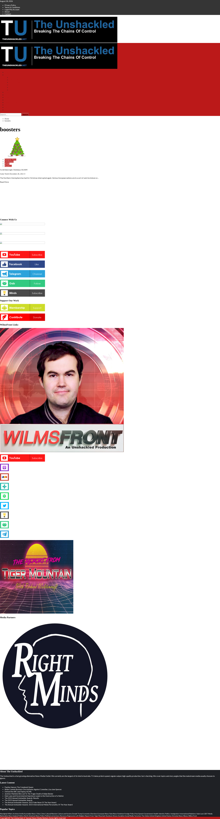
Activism (16, 814)
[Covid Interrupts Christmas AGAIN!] (17, 156)
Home (7, 72)
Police (42, 816)
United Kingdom (155, 816)
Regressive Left (72, 816)
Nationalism (4, 816)
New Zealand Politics (16, 816)
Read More (4, 182)
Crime (43, 814)
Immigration (174, 814)
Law (201, 814)
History (7, 107)
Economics (86, 814)
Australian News (30, 814)
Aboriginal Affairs (6, 814)
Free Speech (139, 814)
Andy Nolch (5, 174)
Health (7, 164)
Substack (8, 92)
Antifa (21, 814)
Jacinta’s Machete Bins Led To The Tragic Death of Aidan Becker (29, 794)
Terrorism (137, 816)
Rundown (8, 166)
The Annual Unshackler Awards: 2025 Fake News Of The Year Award (30, 802)
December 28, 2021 (17, 174)
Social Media (129, 816)
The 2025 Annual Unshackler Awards (18, 800)
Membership (9, 95)
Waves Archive (14, 87)
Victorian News (177, 816)
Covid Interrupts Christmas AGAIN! (14, 170)
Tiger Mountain (14, 82)
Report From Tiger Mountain (95, 816)
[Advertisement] (110, 200)
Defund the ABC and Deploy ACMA (18, 792)
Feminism (120, 814)
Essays (7, 105)
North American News (32, 816)
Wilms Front (13, 80)
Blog (6, 100)
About (7, 12)
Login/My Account (12, 9)
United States (166, 816)
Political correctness (52, 816)
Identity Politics (164, 814)
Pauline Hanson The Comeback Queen (19, 787)
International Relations (187, 814)
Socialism (121, 816)
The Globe (145, 816)
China (38, 814)
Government (9, 162)
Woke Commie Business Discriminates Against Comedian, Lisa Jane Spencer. (33, 789)
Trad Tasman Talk (15, 85)
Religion (82, 816)
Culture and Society (65, 814)
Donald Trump (77, 814)
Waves (185, 816)
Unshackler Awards (12, 102)
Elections (94, 814)
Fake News (113, 814)
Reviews (8, 110)
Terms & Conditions (12, 7)
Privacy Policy (10, 5)
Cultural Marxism (51, 814)
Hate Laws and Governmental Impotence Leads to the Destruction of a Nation (34, 796)
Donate (7, 97)
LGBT (206, 814)
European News (10, 160)
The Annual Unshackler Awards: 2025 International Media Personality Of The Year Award (39, 805)
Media (210, 814)
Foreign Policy (129, 814)
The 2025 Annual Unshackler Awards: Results (22, 798)
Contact (8, 14)
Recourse (63, 816)
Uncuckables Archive (17, 90)
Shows (7, 75)
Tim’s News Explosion (17, 77)
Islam (198, 814)
